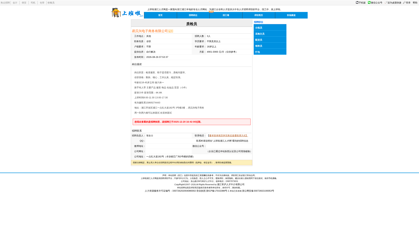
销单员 (258, 46)
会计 (15, 2)
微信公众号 (376, 2)
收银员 (51, 2)
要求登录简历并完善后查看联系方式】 (228, 135)
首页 (160, 15)
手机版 (362, 2)
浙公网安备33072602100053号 (258, 190)
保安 (24, 2)
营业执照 (201, 190)
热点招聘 (5, 2)
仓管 (42, 2)
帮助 (415, 2)
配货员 (258, 40)
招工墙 (226, 15)
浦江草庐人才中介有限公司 (231, 184)
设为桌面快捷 (394, 2)
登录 (408, 2)
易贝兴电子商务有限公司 (150, 31)
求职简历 (258, 15)
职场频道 (291, 15)
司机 (33, 2)
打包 (257, 52)
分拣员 (258, 27)
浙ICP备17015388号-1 (217, 190)
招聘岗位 (193, 15)
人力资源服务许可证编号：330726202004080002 (170, 190)
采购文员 (259, 33)
